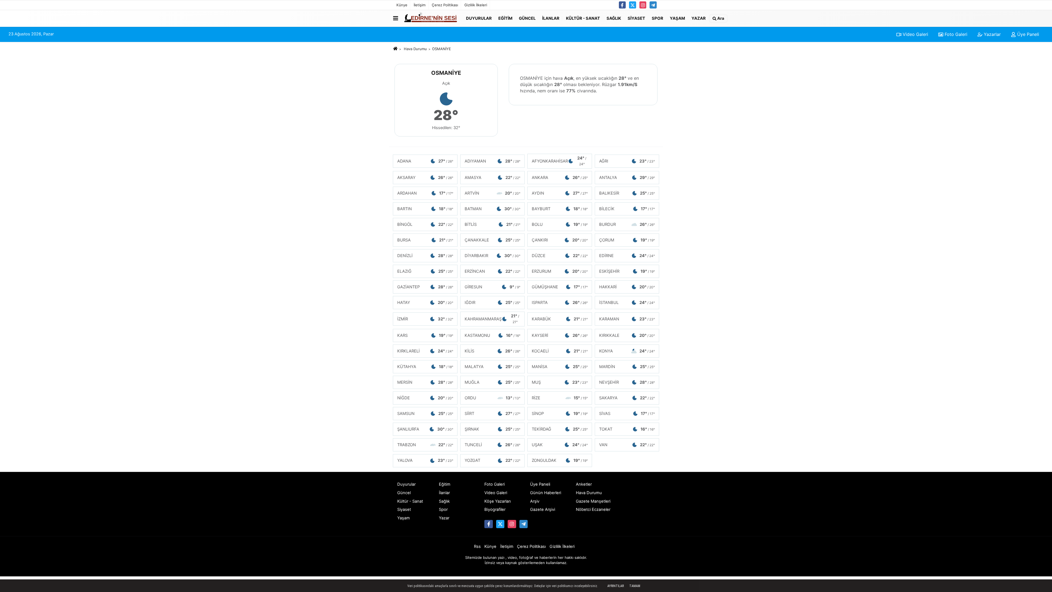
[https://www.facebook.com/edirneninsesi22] (622, 4)
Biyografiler (494, 509)
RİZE (560, 397)
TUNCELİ (493, 444)
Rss (477, 546)
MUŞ (560, 382)
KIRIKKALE (627, 335)
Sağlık (614, 18)
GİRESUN (493, 286)
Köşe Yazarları (497, 501)
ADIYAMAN (493, 161)
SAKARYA (627, 397)
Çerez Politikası (445, 5)
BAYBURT (560, 208)
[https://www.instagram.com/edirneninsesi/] (643, 4)
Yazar (698, 18)
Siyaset (636, 18)
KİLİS (493, 351)
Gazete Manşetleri (593, 501)
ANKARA (560, 177)
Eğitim (505, 18)
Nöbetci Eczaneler (593, 509)
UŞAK (560, 444)
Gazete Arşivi (542, 509)
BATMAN (493, 208)
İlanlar (550, 18)
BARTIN (425, 208)
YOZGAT (493, 460)
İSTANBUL (627, 302)
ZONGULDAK (560, 460)
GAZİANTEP (425, 286)
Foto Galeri (955, 34)
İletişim (419, 5)
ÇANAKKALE (493, 240)
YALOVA (425, 460)
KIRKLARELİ (425, 351)
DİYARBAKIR (493, 255)
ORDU (493, 397)
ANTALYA (627, 177)
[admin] (653, 4)
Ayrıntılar (615, 586)
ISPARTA (560, 302)
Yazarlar (991, 34)
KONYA (627, 351)
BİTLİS (493, 224)
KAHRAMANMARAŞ (492, 319)
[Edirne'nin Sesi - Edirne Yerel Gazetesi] (431, 18)
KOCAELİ (560, 351)
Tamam (634, 586)
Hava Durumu (415, 49)
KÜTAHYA (425, 366)
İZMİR (425, 319)
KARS (425, 335)
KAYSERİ (560, 335)
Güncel (527, 18)
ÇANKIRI (560, 240)
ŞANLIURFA (425, 429)
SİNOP (560, 413)
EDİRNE (627, 255)
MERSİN (425, 382)
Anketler (584, 484)
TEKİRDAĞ (560, 429)
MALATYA (493, 366)
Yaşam (677, 18)
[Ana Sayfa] (395, 49)
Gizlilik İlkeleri (475, 5)
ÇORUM (627, 240)
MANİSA (560, 366)
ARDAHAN (425, 193)
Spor (657, 18)
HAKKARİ (627, 286)
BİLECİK (627, 208)
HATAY (425, 302)
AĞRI (627, 161)
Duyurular (479, 18)
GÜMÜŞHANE (560, 286)
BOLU (560, 224)
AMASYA (493, 177)
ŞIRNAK (493, 429)
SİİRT (493, 413)
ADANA (425, 161)
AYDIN (560, 193)
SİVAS (627, 413)
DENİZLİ (425, 255)
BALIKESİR (627, 193)
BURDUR (627, 224)
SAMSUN (425, 413)
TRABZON (425, 444)
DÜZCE (560, 255)
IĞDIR (493, 302)
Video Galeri (914, 34)
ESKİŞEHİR (627, 271)
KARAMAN (627, 319)
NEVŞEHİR (627, 382)
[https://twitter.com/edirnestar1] (632, 4)
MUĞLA (493, 382)
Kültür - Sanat (583, 18)
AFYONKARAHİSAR (559, 161)
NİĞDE (425, 397)
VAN (627, 444)
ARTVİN (493, 193)
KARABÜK (560, 319)
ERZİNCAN (493, 271)
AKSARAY (425, 177)
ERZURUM (560, 271)
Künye (401, 5)
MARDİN (627, 366)
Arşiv (534, 501)
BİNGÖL (425, 224)
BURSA (425, 240)
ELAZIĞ (425, 271)
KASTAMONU (493, 335)
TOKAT (627, 429)
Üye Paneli (1027, 34)
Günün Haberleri (545, 492)
